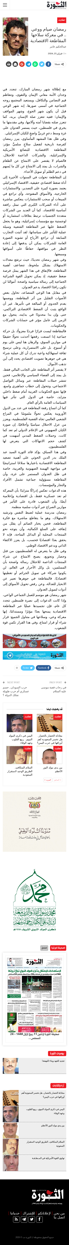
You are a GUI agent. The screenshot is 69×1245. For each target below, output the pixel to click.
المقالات (62, 20)
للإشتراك (29, 1213)
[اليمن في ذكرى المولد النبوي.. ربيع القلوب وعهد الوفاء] (19, 723)
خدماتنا (15, 1213)
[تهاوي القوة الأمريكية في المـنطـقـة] (11, 1163)
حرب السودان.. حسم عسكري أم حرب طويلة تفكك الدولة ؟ (16, 691)
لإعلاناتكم (44, 1213)
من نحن (59, 1213)
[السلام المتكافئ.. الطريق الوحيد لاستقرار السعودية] (19, 755)
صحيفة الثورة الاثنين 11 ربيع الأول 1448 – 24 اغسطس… (34, 1036)
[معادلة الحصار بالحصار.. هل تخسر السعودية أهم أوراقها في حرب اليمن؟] (50, 723)
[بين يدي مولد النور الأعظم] (50, 755)
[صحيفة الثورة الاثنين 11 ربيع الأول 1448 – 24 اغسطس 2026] (34, 994)
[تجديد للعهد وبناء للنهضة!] (11, 1066)
